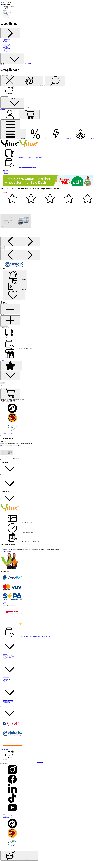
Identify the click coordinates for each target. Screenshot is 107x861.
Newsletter (5, 680)
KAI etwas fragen (4, 763)
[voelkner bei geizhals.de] (12, 737)
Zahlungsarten (6, 675)
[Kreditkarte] (12, 591)
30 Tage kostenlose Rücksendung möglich (27, 167)
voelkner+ (5, 654)
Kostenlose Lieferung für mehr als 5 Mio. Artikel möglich (30, 157)
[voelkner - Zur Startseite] (9, 27)
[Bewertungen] (50, 202)
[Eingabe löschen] (10, 81)
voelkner (2, 360)
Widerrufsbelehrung (7, 678)
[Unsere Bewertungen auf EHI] (12, 422)
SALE (4, 49)
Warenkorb (5, 13)
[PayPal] (12, 582)
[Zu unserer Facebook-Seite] (12, 783)
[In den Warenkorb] (10, 394)
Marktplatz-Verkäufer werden (8, 656)
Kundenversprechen (7, 657)
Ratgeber (5, 681)
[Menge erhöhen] (10, 309)
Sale (46, 138)
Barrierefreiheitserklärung (8, 817)
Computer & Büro (6, 39)
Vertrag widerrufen (6, 702)
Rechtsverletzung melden (8, 701)
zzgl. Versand (17, 849)
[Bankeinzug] (12, 601)
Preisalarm (24, 279)
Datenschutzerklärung (7, 815)
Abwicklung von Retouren (8, 700)
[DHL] (12, 616)
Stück (1, 314)
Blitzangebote (68, 138)
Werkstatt (5, 46)
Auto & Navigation (7, 45)
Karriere (4, 658)
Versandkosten (6, 677)
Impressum (5, 816)
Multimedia (5, 40)
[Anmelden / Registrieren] (9, 118)
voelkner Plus (5, 50)
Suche (4, 11)
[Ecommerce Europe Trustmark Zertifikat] (12, 431)
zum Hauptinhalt (6, 8)
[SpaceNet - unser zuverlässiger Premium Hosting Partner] (12, 728)
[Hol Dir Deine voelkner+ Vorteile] (19, 148)
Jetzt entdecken (40, 762)
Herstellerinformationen (5, 445)
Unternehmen (5, 652)
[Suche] (55, 81)
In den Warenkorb (4, 325)
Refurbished (5, 51)
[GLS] (12, 625)
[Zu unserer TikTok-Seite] (12, 802)
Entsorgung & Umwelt (7, 433)
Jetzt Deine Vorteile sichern (5, 551)
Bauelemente (5, 47)
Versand (4, 303)
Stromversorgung (6, 44)
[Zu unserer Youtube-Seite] (12, 811)
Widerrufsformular (6, 679)
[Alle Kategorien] (10, 124)
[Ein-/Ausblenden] (10, 375)
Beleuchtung (5, 42)
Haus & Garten (6, 41)
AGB (4, 814)
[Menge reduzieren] (10, 320)
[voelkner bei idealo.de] (12, 747)
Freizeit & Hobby (6, 48)
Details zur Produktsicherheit (15, 445)
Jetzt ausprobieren (4, 97)
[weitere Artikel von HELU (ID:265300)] (5, 193)
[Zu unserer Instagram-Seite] (12, 773)
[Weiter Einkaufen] (10, 33)
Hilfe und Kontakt (6, 698)
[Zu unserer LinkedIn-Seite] (12, 792)
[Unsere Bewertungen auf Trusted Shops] (12, 412)
